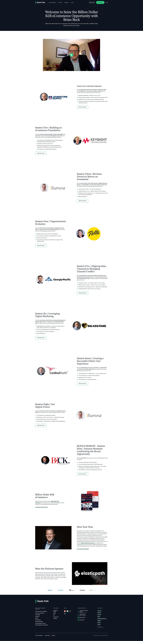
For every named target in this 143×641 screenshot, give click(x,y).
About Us (99, 612)
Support (99, 620)
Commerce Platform (52, 2)
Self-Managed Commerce (40, 623)
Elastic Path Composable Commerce (40, 609)
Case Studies (56, 608)
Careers (99, 622)
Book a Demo (100, 2)
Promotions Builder (39, 621)
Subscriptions (38, 619)
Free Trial (99, 610)
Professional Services (101, 618)
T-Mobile (55, 618)
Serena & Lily (56, 616)
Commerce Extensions (39, 613)
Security (99, 614)
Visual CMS (37, 614)
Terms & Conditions (39, 635)
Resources (66, 2)
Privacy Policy (47, 635)
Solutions (60, 2)
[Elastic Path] (40, 2)
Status (98, 616)
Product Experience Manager (41, 611)
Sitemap (53, 635)
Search (36, 618)
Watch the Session (82, 106)
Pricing (72, 2)
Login (107, 2)
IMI (54, 615)
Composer (37, 616)
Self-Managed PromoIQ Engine (41, 625)
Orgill (54, 613)
